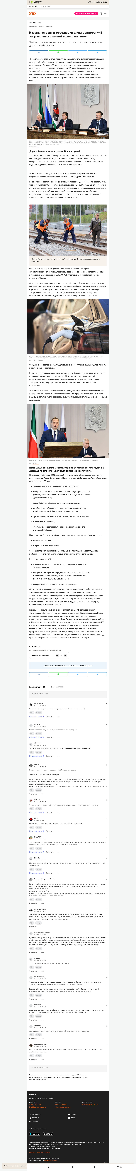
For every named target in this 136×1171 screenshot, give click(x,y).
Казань (42, 26)
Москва (43, 6)
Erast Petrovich (39, 977)
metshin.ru (36, 147)
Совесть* (37, 1005)
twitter (73, 1114)
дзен (73, 1118)
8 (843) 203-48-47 (61, 1104)
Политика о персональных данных (39, 1152)
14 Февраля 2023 (35, 23)
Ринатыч (37, 724)
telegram (35, 1118)
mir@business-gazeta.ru (63, 1107)
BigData (37, 858)
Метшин (49, 26)
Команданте (38, 704)
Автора (59, 687)
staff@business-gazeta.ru (89, 1104)
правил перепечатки (50, 1160)
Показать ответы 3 (36, 756)
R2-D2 (36, 818)
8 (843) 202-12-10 (35, 1104)
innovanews (38, 958)
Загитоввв (38, 1026)
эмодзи (38, 712)
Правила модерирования (38, 1079)
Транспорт (33, 26)
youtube (35, 1121)
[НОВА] (85, 13)
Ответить (49, 716)
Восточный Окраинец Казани (44, 879)
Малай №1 (38, 837)
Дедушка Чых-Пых (41, 1044)
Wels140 (37, 800)
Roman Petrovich (40, 909)
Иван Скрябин (34, 647)
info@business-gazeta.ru (37, 1107)
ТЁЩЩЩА (37, 743)
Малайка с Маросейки (42, 932)
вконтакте (36, 1114)
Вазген (36, 765)
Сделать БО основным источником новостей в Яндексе (68, 665)
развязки (51, 551)
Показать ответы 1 (36, 737)
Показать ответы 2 (36, 716)
